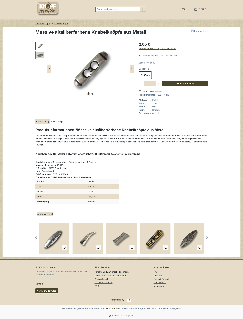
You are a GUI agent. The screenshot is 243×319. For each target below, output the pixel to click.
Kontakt (39, 283)
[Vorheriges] (49, 69)
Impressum (159, 286)
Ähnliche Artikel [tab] (45, 214)
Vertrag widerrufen (46, 291)
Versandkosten (113, 308)
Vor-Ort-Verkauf (161, 279)
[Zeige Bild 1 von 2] (89, 94)
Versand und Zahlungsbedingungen (112, 272)
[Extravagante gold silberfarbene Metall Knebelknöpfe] (155, 239)
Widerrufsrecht (102, 279)
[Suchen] (143, 9)
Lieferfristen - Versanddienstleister (111, 275)
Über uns (158, 275)
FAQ (156, 272)
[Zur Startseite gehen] (48, 8)
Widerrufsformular (104, 282)
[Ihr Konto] (190, 9)
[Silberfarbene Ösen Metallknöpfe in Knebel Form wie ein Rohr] (121, 239)
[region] (84, 69)
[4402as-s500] (90, 69)
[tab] (42, 121)
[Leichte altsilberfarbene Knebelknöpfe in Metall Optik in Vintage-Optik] (189, 239)
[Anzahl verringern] (141, 83)
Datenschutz (160, 282)
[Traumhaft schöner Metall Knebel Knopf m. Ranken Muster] (54, 239)
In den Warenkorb (185, 83)
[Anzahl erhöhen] (158, 83)
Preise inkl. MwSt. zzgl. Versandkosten (157, 48)
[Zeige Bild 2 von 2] (93, 94)
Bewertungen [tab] (57, 121)
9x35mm (145, 75)
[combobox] (117, 9)
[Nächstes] (132, 69)
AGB (97, 286)
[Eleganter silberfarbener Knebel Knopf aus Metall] (88, 239)
